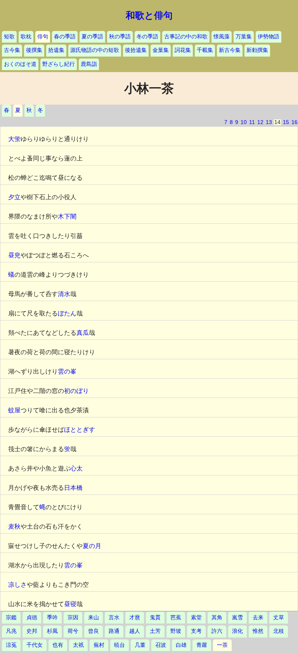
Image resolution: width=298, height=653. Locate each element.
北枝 (278, 631)
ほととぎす (79, 429)
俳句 (42, 37)
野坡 (175, 631)
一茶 (222, 645)
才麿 (134, 617)
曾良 (93, 631)
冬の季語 (147, 37)
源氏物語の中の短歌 (94, 50)
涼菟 (11, 645)
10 (244, 122)
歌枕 (26, 37)
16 (294, 122)
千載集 (205, 50)
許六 (216, 631)
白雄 (181, 645)
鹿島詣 (89, 64)
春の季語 (65, 37)
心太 (76, 468)
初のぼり (76, 391)
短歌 (9, 37)
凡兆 (11, 631)
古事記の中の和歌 (186, 37)
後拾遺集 (136, 50)
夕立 (14, 197)
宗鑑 (11, 617)
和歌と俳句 (149, 15)
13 (269, 122)
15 (286, 122)
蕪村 (99, 645)
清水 (64, 294)
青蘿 (201, 645)
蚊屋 (14, 410)
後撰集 (34, 50)
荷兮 (73, 631)
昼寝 (70, 604)
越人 (134, 631)
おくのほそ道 (20, 64)
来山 (93, 617)
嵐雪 (237, 617)
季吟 (52, 617)
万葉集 (244, 37)
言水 (114, 617)
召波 (160, 645)
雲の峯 (67, 371)
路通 (114, 631)
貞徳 (31, 617)
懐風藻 (221, 37)
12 (260, 122)
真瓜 (82, 332)
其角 (216, 617)
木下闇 (67, 216)
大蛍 (14, 139)
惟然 (258, 631)
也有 (57, 645)
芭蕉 (175, 617)
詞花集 (183, 50)
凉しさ (17, 584)
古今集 (12, 50)
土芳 (155, 631)
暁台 (119, 645)
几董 (140, 645)
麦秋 (14, 526)
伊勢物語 (268, 37)
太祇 (78, 645)
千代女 (34, 645)
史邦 (31, 631)
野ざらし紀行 (58, 64)
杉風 (52, 631)
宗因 (73, 617)
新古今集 (230, 50)
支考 (196, 631)
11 (252, 122)
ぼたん (67, 313)
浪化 (237, 631)
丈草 (278, 617)
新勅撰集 (257, 50)
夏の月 (92, 546)
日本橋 (73, 487)
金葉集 (160, 50)
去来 (258, 617)
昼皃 (14, 255)
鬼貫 (155, 617)
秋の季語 (120, 37)
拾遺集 (56, 50)
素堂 (196, 617)
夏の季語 (92, 37)
